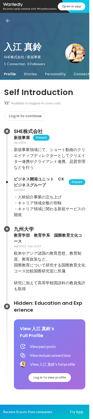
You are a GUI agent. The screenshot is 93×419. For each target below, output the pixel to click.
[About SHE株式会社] (7, 131)
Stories (30, 74)
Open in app (71, 6)
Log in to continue (25, 116)
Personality (55, 74)
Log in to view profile (49, 377)
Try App (76, 411)
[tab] (10, 74)
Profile (10, 74)
